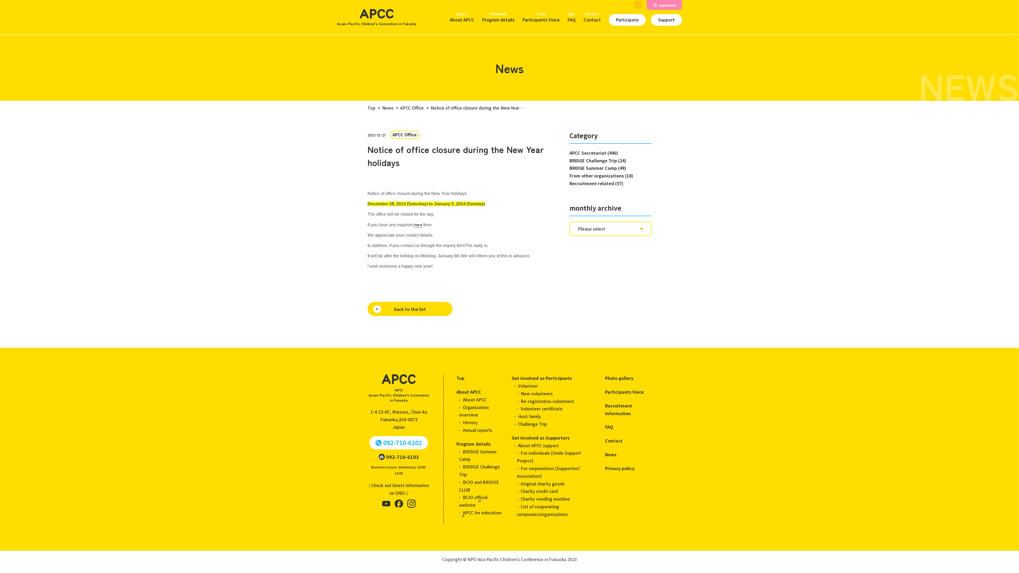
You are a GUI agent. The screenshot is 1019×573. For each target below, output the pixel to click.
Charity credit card (539, 491)
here (418, 224)
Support (666, 19)
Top (460, 378)
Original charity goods (543, 483)
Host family (529, 416)
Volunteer (528, 386)
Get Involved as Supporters (540, 438)
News (610, 454)
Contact (592, 17)
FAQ (572, 17)
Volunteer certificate (542, 408)
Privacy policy (619, 468)
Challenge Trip (532, 424)
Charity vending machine (545, 499)
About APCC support (538, 445)
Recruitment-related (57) (596, 183)
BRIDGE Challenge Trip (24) (597, 160)
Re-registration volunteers (547, 401)
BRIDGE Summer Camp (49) (597, 168)
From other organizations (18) (601, 175)
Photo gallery (619, 378)
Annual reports (477, 430)
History (470, 422)
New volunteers (537, 393)
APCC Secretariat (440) (593, 153)
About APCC (462, 17)
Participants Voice (541, 17)
